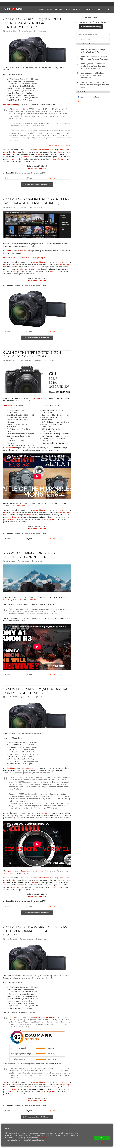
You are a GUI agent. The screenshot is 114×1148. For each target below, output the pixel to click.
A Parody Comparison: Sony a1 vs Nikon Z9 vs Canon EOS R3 (32, 555)
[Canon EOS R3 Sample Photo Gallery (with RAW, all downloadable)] (37, 224)
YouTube (12, 873)
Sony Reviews (37, 360)
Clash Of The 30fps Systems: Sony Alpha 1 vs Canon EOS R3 (33, 354)
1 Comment (50, 360)
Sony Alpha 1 (8, 405)
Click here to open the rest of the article (37, 185)
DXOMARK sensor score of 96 (45, 1017)
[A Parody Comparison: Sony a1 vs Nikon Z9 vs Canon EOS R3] (37, 578)
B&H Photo (32, 168)
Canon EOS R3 (23, 251)
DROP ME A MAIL (84, 40)
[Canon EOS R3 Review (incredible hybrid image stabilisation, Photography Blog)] (37, 48)
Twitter (5, 873)
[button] (108, 9)
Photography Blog (10, 104)
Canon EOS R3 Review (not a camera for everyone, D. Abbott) (35, 691)
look (43, 398)
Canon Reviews (26, 31)
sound (36, 398)
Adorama (42, 168)
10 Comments (43, 697)
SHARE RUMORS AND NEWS (88, 34)
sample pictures (42, 813)
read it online (64, 150)
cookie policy (42, 1138)
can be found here (18, 505)
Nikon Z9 (18, 600)
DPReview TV (17, 604)
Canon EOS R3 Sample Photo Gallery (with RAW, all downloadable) (36, 201)
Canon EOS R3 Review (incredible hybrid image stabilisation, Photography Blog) (32, 23)
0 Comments (41, 207)
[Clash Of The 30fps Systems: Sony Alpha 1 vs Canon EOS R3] (37, 378)
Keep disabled (105, 1142)
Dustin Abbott (9, 768)
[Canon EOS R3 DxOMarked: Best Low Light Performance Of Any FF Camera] (37, 956)
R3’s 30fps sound (59, 159)
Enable (102, 1138)
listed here (39, 154)
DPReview (7, 251)
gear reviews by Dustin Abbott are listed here (26, 871)
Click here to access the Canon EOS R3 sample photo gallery (25, 257)
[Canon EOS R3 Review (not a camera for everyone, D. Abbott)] (37, 714)
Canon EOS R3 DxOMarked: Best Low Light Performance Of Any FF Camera (35, 931)
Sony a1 (11, 600)
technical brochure (10, 152)
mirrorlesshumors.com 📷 (90, 27)
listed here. (26, 157)
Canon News (25, 561)
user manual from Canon (40, 150)
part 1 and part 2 (18, 159)
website (26, 873)
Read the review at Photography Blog (60, 145)
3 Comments (42, 939)
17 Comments (41, 31)
